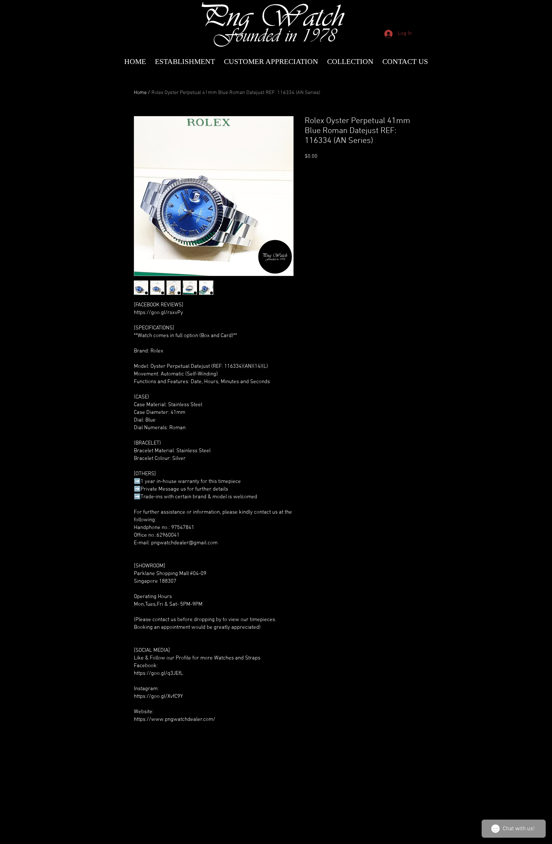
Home (140, 93)
